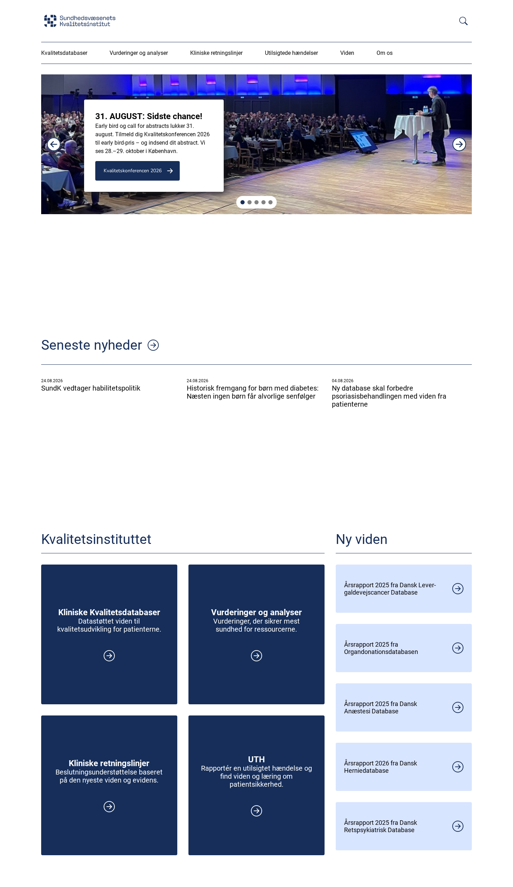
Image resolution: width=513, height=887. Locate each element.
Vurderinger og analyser (139, 53)
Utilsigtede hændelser (291, 53)
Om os (385, 53)
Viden (347, 53)
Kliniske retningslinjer (216, 53)
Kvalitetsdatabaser (64, 53)
